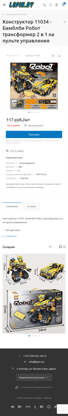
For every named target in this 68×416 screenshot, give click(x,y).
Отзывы (31, 206)
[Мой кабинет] (56, 4)
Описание (12, 206)
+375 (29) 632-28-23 (34, 355)
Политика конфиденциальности (36, 387)
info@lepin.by (36, 361)
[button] (29, 336)
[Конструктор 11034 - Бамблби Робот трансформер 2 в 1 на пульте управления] (34, 86)
